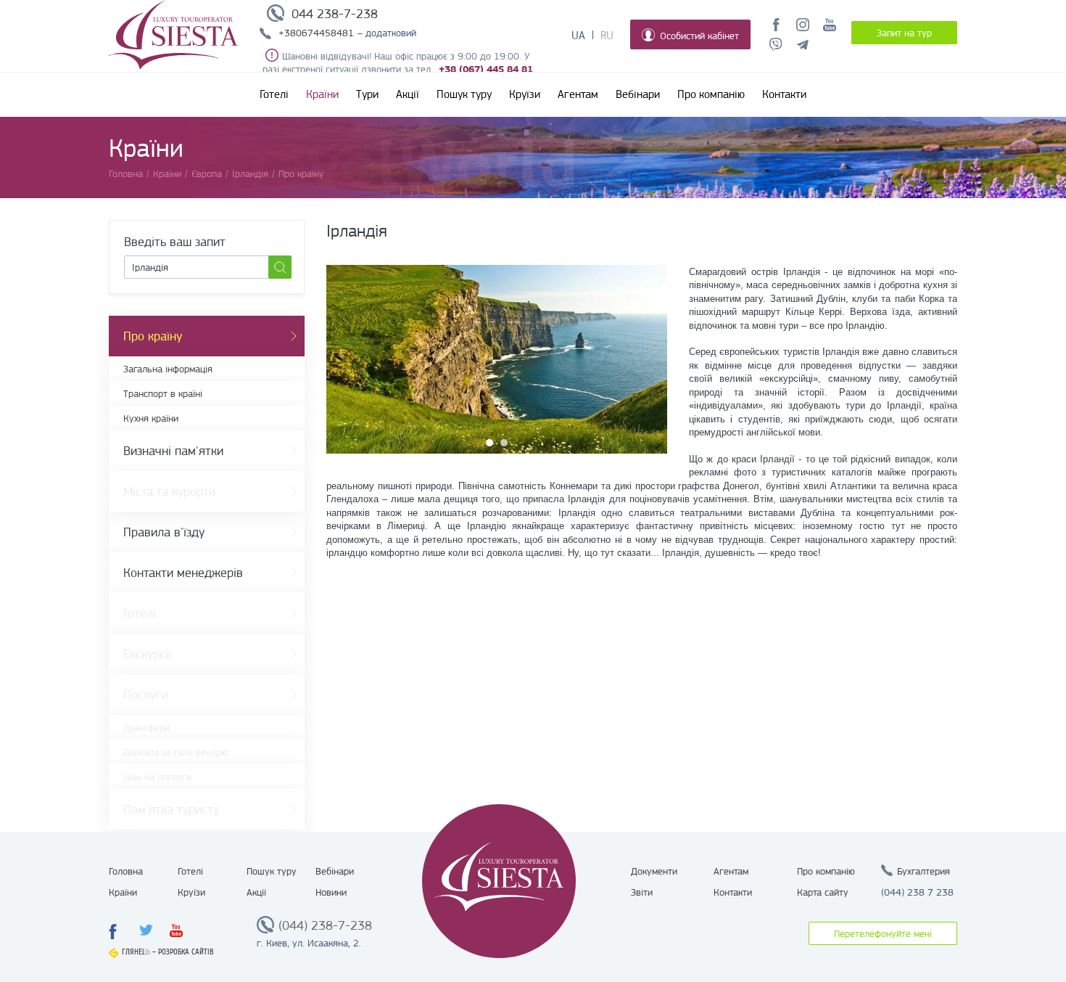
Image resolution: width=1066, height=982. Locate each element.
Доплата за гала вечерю (175, 752)
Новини (331, 892)
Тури (367, 94)
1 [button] (489, 442)
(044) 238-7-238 (325, 925)
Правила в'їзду (163, 532)
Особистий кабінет (699, 35)
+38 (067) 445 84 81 (486, 69)
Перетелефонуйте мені (883, 933)
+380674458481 (316, 32)
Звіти (642, 892)
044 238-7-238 (335, 14)
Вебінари (638, 94)
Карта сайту (822, 892)
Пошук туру (464, 94)
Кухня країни (150, 418)
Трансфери (146, 727)
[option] (496, 359)
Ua (578, 35)
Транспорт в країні (162, 393)
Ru (606, 35)
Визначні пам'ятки (173, 450)
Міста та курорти (169, 491)
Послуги (145, 694)
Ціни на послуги (157, 776)
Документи (654, 871)
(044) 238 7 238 (917, 892)
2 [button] (504, 442)
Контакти (784, 94)
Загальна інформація (167, 369)
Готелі (274, 94)
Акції (407, 94)
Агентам (578, 94)
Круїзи (524, 94)
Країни (322, 94)
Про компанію (711, 94)
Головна (126, 871)
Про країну (152, 336)
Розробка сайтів (186, 952)
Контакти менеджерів (183, 572)
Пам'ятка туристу (171, 809)
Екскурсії (147, 654)
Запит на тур (904, 32)
